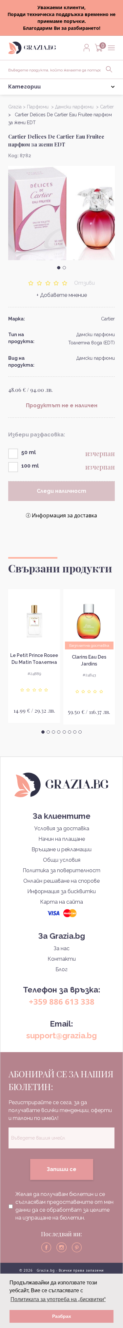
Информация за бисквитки (61, 891)
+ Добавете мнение (61, 295)
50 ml (28, 452)
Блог (61, 969)
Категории (24, 87)
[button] (58, 267)
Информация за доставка (64, 515)
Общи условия (61, 860)
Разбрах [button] (61, 1316)
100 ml (30, 466)
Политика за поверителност (61, 870)
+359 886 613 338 (61, 1001)
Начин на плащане (61, 839)
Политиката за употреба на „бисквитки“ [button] (58, 1299)
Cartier (108, 318)
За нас (61, 948)
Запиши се (61, 1169)
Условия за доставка (61, 828)
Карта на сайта (61, 902)
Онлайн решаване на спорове (61, 881)
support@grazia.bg (61, 1035)
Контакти (62, 959)
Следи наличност (61, 491)
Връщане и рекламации (61, 849)
